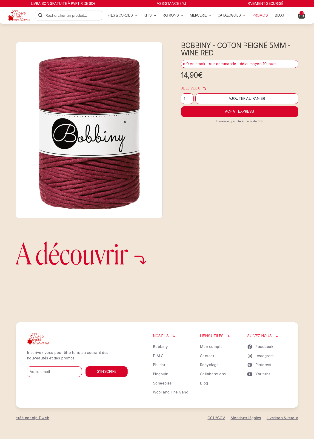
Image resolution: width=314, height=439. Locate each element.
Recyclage (209, 365)
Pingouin (160, 374)
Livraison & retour (282, 418)
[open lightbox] (89, 130)
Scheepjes (162, 383)
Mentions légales (246, 418)
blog (279, 15)
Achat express (239, 111)
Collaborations (213, 374)
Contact (207, 356)
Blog (204, 383)
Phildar (159, 365)
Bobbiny (160, 346)
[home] (19, 15)
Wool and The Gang (170, 392)
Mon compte (211, 346)
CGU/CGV (216, 418)
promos (259, 15)
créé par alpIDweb (32, 418)
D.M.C (158, 356)
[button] (123, 15)
